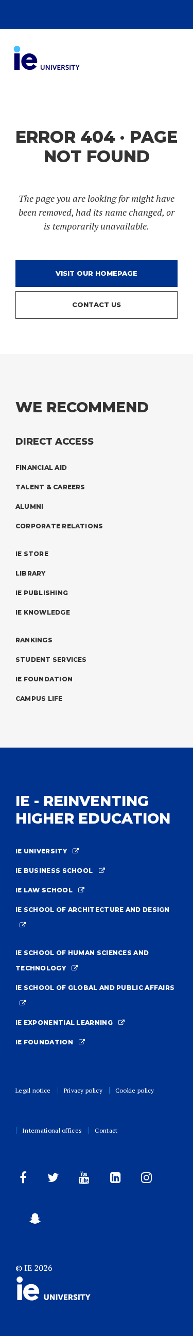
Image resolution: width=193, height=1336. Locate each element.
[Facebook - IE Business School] (21, 1180)
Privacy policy (83, 1090)
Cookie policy (134, 1090)
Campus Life (39, 698)
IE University (41, 851)
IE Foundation (44, 679)
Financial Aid (41, 467)
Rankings (33, 640)
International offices (52, 1130)
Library (30, 573)
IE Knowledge (42, 612)
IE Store (31, 554)
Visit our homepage (96, 273)
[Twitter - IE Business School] (51, 1180)
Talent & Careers (50, 487)
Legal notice (33, 1090)
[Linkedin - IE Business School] (113, 1180)
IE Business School (55, 870)
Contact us (96, 304)
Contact (106, 1130)
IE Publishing (41, 593)
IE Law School (44, 890)
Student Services (51, 659)
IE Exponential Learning (64, 1022)
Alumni (29, 506)
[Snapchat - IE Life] (33, 1221)
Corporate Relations (59, 526)
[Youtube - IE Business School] (82, 1180)
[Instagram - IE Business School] (144, 1180)
